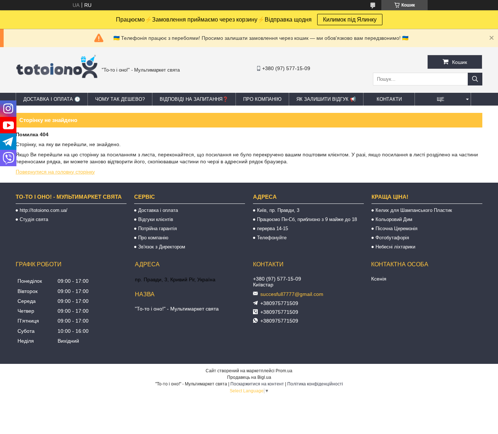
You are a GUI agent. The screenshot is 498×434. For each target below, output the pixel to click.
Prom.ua (284, 370)
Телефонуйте (272, 237)
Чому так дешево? (120, 99)
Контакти (389, 99)
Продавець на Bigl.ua (249, 377)
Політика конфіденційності (315, 384)
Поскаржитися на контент (257, 384)
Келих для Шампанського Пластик (414, 210)
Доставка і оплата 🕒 (51, 99)
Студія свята (34, 219)
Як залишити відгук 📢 (326, 99)
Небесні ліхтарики (395, 247)
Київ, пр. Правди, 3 (278, 210)
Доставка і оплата (158, 210)
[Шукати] (475, 79)
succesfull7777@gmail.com (291, 294)
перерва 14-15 (272, 228)
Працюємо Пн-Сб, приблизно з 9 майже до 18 (307, 219)
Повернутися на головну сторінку (55, 172)
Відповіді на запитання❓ (194, 99)
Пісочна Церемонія (396, 228)
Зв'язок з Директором (161, 247)
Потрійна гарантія (157, 228)
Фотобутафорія (392, 237)
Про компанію (262, 99)
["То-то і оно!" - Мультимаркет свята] (57, 87)
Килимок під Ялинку (350, 19)
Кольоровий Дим (394, 219)
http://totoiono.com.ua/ (43, 210)
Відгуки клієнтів (155, 219)
